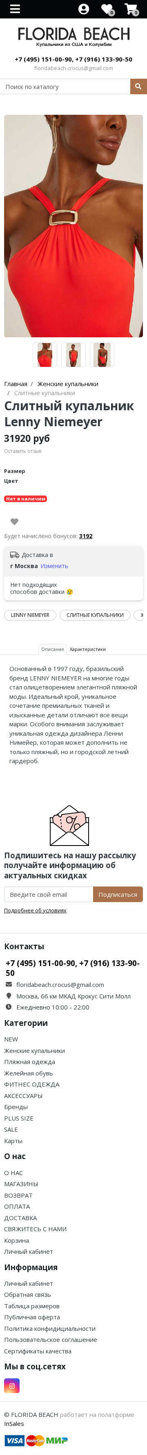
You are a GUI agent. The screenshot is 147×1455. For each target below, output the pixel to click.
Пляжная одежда (29, 1061)
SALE (11, 1129)
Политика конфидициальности (50, 1328)
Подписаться (117, 894)
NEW (11, 1039)
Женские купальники (34, 1050)
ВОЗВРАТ (18, 1195)
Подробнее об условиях (35, 910)
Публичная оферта (32, 1317)
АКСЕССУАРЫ (23, 1095)
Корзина (16, 1240)
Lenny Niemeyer (30, 615)
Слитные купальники (95, 615)
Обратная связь (27, 1294)
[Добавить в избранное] (14, 522)
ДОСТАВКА (20, 1218)
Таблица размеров (32, 1306)
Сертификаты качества (37, 1351)
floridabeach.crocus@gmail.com (73, 68)
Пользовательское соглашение (50, 1339)
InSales (14, 1423)
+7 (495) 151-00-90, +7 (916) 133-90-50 (73, 59)
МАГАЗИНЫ (21, 1184)
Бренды (16, 1107)
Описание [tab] (52, 649)
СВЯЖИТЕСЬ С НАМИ (35, 1229)
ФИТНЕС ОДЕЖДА (31, 1084)
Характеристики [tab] (88, 649)
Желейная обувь (28, 1073)
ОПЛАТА (17, 1206)
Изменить (54, 566)
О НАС (13, 1173)
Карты (13, 1141)
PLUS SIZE (18, 1118)
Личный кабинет (28, 1251)
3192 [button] (85, 536)
